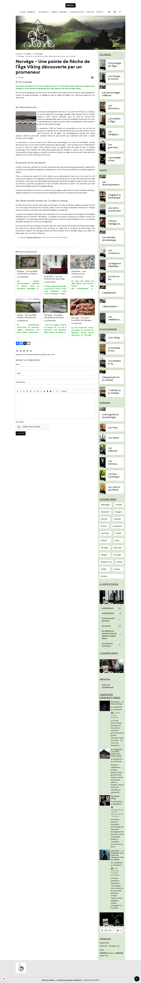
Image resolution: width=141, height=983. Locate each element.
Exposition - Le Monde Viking (117, 703)
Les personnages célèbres (111, 94)
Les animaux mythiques (113, 462)
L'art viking (114, 337)
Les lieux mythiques (113, 475)
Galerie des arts (77, 12)
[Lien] (41, 391)
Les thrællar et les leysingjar (114, 159)
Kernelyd (31, 12)
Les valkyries (112, 449)
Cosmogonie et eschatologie (110, 416)
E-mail (18, 373)
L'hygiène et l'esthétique (114, 196)
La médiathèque (111, 613)
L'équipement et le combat (111, 379)
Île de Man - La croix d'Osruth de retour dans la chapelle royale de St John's (55, 277)
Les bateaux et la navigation (114, 362)
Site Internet (20, 382)
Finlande (117, 519)
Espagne (118, 512)
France (104, 526)
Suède (103, 569)
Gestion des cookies (91, 980)
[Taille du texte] (27, 391)
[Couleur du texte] (31, 391)
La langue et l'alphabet (114, 265)
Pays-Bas (118, 548)
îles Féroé (105, 533)
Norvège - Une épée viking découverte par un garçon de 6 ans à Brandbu (54, 316)
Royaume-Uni (106, 562)
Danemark (105, 512)
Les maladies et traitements (114, 318)
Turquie (117, 569)
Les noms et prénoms (114, 209)
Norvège (32, 247)
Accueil (23, 12)
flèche (47, 247)
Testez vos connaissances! (107, 686)
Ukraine (104, 576)
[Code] (54, 391)
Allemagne (105, 505)
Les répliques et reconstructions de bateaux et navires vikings (112, 634)
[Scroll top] (136, 978)
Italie (117, 540)
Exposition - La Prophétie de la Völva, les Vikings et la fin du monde (117, 855)
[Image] (47, 391)
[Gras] (17, 391)
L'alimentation (109, 306)
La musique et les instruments (114, 349)
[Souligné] (23, 391)
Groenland (117, 526)
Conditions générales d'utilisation (69, 980)
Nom (17, 364)
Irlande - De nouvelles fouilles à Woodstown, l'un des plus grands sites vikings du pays (26, 316)
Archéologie (38, 54)
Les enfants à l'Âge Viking (114, 120)
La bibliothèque (111, 608)
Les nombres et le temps (114, 252)
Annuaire (63, 12)
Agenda (54, 12)
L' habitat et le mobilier (114, 392)
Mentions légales (48, 980)
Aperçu (64, 391)
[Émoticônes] (57, 391)
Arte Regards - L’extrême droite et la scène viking (117, 752)
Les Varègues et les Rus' (114, 133)
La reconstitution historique (111, 619)
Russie (119, 562)
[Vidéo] (50, 391)
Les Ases (113, 427)
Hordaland (72, 247)
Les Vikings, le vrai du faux (114, 78)
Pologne (104, 555)
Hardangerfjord (59, 247)
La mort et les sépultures (113, 278)
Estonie (104, 519)
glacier (40, 247)
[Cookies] (4, 978)
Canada (118, 505)
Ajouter (20, 433)
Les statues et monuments (111, 644)
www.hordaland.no (33, 237)
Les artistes (111, 626)
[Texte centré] (38, 391)
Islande (104, 540)
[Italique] (20, 391)
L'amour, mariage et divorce (114, 222)
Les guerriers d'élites (113, 146)
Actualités (43, 12)
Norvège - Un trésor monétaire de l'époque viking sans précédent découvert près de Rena (82, 319)
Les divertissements (110, 183)
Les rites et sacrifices (114, 488)
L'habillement (109, 293)
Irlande (118, 533)
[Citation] (34, 391)
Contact (99, 12)
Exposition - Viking (116, 797)
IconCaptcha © (45, 428)
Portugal (117, 555)
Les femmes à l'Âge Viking (114, 107)
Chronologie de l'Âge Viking (114, 64)
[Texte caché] (44, 391)
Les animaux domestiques (109, 239)
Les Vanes (113, 437)
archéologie (21, 247)
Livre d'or (90, 12)
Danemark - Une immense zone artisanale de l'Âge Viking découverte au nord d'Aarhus (80, 272)
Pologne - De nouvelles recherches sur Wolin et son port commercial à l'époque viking (28, 272)
